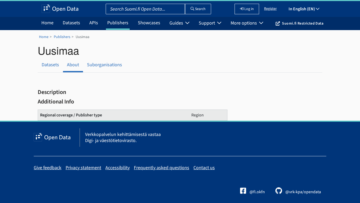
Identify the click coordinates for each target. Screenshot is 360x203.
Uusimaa (82, 37)
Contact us (204, 167)
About (73, 65)
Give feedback (47, 167)
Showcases (149, 23)
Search (200, 9)
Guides (176, 23)
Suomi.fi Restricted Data (302, 23)
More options (244, 23)
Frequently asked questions (161, 167)
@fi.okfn (257, 192)
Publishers (117, 23)
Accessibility (117, 167)
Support (207, 23)
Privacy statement (83, 167)
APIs (93, 23)
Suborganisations (104, 65)
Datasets (71, 23)
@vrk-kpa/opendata (303, 192)
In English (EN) (302, 9)
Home (47, 23)
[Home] (60, 9)
